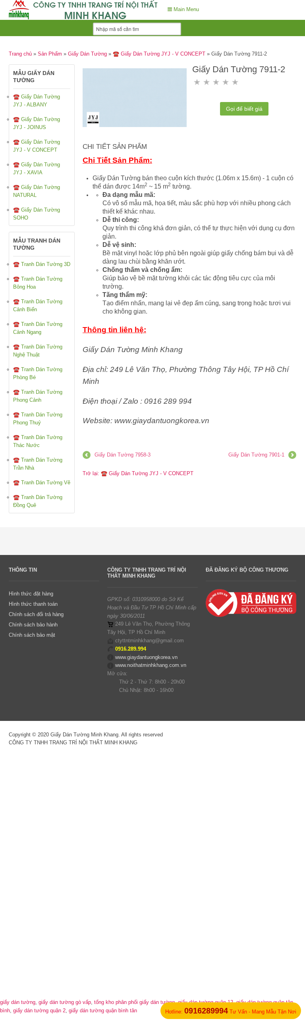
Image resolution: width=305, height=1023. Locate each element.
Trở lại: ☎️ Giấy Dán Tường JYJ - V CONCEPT (138, 473)
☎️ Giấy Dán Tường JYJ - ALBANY (36, 101)
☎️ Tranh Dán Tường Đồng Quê (37, 501)
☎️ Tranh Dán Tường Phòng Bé (37, 373)
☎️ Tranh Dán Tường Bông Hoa (37, 283)
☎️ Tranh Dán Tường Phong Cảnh (37, 396)
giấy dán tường (17, 1002)
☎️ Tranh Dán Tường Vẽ (41, 482)
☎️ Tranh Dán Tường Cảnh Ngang (37, 328)
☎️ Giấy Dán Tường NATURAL (36, 191)
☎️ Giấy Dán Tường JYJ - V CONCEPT (159, 54)
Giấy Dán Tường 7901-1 (256, 455)
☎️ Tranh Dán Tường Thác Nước (37, 441)
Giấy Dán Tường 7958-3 (123, 455)
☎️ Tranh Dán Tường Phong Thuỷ (37, 419)
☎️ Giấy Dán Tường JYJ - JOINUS (36, 123)
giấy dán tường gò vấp (65, 1002)
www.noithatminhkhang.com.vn (150, 665)
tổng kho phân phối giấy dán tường (134, 1002)
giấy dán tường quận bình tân (103, 1010)
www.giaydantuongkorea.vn (146, 657)
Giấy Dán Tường (87, 54)
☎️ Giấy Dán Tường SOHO (36, 214)
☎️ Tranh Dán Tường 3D (41, 264)
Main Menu (185, 9)
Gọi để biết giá (244, 109)
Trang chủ (20, 54)
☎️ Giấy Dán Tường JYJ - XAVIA (36, 168)
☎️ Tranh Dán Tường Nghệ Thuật (37, 351)
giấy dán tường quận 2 (39, 1010)
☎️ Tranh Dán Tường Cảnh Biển (37, 305)
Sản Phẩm (50, 54)
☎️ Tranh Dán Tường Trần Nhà (37, 464)
